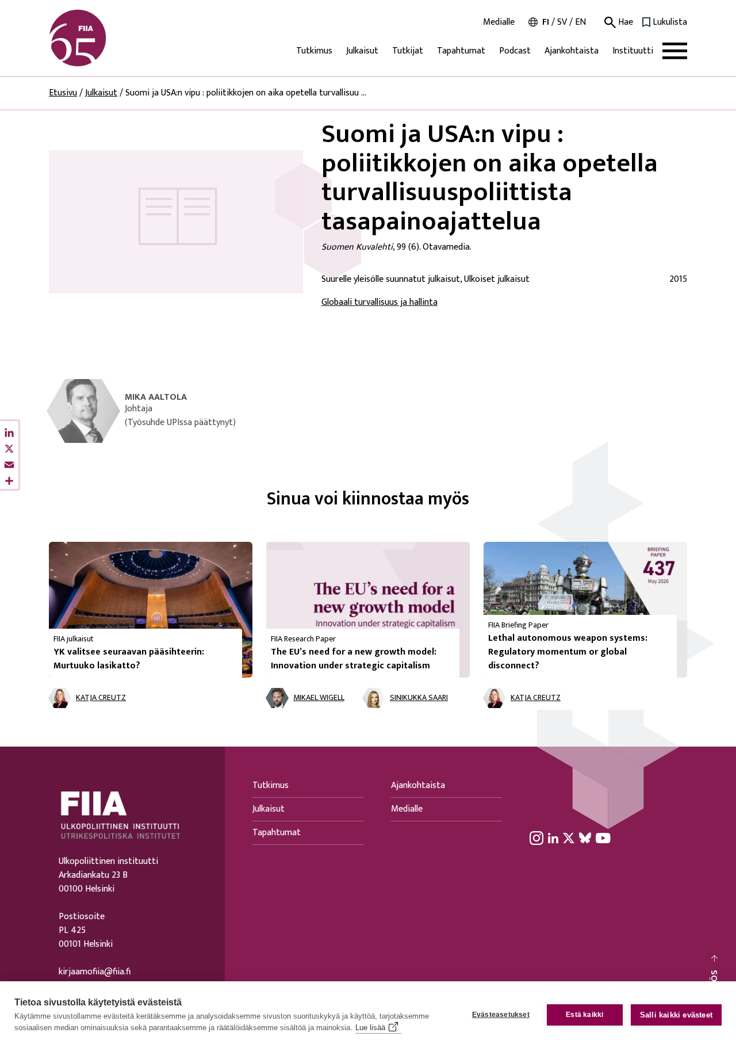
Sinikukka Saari (419, 698)
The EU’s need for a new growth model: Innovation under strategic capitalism (353, 659)
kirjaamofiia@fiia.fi (95, 972)
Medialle (499, 22)
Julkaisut (362, 51)
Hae (624, 22)
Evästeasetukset (501, 1015)
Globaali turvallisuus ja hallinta (379, 302)
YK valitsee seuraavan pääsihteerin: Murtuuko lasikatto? (128, 659)
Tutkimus (314, 51)
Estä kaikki (584, 1015)
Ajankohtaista (572, 51)
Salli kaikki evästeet (676, 1015)
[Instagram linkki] (536, 837)
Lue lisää (370, 1027)
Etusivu (63, 93)
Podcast (515, 51)
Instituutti (632, 51)
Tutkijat (407, 51)
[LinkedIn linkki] (553, 837)
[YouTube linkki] (603, 837)
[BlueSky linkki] (585, 837)
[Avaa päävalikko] (674, 50)
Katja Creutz (101, 698)
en (580, 22)
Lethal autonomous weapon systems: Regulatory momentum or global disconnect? (567, 652)
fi (545, 22)
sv (562, 22)
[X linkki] (568, 837)
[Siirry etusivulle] (104, 38)
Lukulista (670, 22)
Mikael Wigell (318, 698)
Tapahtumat (461, 51)
